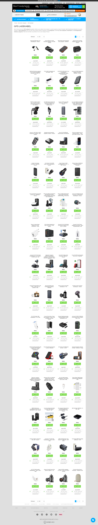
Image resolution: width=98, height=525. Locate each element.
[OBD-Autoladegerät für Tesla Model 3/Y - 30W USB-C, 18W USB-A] (63, 451)
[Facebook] (37, 514)
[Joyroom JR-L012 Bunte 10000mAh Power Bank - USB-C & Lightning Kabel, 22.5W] (77, 237)
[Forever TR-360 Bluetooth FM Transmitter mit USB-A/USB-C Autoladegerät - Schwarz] (77, 206)
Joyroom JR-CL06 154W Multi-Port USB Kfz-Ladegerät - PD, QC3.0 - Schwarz (63, 225)
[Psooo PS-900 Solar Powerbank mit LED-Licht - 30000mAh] (77, 267)
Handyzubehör (29, 10)
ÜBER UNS (77, 3)
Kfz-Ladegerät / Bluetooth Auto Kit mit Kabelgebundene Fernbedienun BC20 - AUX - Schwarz (63, 409)
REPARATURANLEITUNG (70, 3)
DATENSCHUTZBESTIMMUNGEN (39, 511)
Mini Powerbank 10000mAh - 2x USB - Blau (77, 409)
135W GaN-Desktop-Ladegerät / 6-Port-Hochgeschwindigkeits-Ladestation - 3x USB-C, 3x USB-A (35, 73)
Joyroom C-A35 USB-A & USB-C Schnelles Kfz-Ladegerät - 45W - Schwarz (35, 133)
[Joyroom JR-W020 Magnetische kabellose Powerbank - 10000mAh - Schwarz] (77, 84)
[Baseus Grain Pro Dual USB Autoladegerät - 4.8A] (63, 298)
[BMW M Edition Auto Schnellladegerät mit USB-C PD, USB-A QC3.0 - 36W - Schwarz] (35, 420)
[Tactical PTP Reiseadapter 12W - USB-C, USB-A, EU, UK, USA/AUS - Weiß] (35, 298)
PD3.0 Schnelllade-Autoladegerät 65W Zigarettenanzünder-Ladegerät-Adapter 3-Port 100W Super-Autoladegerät (49, 195)
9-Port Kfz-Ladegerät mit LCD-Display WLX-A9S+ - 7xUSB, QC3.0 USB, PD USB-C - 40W (77, 133)
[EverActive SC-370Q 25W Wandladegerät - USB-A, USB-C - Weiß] (49, 451)
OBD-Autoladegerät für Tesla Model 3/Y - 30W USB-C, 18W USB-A (63, 439)
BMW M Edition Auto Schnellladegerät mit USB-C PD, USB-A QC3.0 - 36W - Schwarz (35, 409)
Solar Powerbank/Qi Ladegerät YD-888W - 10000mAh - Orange (77, 347)
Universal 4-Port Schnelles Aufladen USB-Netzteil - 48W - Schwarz (77, 41)
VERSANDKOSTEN (35, 65)
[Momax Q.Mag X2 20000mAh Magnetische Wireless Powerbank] (77, 175)
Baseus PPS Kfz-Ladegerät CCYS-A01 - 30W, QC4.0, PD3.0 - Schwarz (63, 470)
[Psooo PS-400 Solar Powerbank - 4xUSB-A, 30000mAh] (49, 359)
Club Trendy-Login (60, 7)
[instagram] (56, 514)
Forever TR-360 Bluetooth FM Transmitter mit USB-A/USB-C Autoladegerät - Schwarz (77, 194)
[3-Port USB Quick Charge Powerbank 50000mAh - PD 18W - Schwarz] (49, 53)
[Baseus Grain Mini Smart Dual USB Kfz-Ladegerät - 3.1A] (49, 482)
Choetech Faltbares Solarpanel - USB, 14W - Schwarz (35, 439)
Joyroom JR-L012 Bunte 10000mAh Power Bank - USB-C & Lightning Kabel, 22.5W (77, 225)
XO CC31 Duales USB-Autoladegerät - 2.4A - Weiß (35, 317)
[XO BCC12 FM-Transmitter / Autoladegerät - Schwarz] (77, 298)
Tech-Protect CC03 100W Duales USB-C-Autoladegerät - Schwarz (49, 164)
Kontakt (51, 3)
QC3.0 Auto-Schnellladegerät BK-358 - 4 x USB (63, 347)
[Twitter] (42, 514)
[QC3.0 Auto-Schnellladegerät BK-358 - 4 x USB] (63, 359)
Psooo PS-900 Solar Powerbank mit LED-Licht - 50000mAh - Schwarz (35, 194)
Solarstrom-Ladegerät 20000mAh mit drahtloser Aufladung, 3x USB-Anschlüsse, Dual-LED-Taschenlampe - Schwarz (35, 379)
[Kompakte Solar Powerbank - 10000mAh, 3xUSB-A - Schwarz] (49, 145)
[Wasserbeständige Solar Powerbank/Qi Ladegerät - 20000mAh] (49, 298)
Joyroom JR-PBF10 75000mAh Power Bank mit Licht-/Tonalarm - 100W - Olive (77, 317)
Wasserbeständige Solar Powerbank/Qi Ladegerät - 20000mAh (49, 286)
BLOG (73, 508)
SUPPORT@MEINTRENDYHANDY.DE (67, 504)
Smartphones (56, 10)
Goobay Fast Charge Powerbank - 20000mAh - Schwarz (35, 164)
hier (59, 0)
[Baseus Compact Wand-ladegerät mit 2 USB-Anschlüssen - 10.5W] (35, 237)
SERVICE (24, 508)
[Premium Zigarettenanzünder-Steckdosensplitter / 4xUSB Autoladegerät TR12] (63, 329)
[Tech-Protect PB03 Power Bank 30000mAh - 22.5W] (77, 451)
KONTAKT (81, 508)
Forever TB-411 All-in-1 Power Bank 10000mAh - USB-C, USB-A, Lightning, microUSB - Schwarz (49, 318)
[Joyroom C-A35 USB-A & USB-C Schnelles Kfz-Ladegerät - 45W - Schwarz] (35, 145)
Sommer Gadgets (81, 10)
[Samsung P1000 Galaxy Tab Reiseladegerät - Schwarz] (35, 51)
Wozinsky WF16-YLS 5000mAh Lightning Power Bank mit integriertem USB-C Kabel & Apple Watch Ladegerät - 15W (49, 379)
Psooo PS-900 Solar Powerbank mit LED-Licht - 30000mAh (77, 255)
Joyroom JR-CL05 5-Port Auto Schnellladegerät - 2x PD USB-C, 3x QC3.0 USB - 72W (35, 256)
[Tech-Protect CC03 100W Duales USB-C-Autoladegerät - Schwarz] (49, 175)
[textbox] (27, 14)
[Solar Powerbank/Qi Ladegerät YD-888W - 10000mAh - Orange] (77, 359)
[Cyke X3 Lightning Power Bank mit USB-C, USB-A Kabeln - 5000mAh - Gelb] (49, 420)
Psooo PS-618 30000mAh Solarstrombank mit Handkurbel (63, 133)
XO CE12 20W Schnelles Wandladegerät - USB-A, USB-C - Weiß (35, 470)
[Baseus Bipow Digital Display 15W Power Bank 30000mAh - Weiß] (77, 390)
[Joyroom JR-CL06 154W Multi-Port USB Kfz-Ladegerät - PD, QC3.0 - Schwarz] (63, 237)
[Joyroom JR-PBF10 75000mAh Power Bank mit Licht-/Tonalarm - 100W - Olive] (77, 329)
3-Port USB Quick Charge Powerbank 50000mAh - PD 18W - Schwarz (49, 41)
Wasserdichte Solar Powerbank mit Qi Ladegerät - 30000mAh (63, 41)
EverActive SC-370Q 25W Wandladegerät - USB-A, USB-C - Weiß (49, 439)
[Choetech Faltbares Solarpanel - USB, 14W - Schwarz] (35, 451)
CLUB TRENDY (83, 3)
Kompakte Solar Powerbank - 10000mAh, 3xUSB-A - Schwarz (49, 133)
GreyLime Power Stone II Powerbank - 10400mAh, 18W (77, 470)
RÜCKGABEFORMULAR (58, 3)
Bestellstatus (59, 6)
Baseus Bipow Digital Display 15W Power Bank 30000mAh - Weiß (77, 378)
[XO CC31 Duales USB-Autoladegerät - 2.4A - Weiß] (35, 329)
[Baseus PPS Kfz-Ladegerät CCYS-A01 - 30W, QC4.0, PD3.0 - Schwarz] (63, 482)
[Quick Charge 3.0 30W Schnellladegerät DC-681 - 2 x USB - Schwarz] (63, 175)
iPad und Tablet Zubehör (39, 10)
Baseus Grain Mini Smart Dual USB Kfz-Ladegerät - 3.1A (49, 470)
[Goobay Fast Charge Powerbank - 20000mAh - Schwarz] (35, 175)
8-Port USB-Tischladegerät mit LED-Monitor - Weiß (49, 72)
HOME (16, 508)
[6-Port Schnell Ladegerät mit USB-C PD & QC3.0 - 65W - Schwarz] (49, 237)
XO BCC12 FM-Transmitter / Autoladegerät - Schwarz (77, 286)
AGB (64, 3)
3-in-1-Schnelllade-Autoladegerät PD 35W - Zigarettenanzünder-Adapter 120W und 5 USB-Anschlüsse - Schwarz (77, 103)
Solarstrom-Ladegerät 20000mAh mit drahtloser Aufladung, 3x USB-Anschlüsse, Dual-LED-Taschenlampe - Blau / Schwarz (49, 257)
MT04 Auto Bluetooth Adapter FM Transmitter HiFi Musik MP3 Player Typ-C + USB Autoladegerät (35, 348)
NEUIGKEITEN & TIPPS (54, 511)
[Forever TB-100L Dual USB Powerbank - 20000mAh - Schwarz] (63, 114)
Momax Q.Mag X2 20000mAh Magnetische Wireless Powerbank (77, 164)
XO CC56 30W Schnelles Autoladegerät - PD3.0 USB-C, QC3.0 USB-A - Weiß (63, 378)
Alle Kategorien (20, 10)
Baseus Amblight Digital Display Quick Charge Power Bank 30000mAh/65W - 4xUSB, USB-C (63, 195)
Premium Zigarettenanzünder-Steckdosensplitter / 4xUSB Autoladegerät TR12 (63, 317)
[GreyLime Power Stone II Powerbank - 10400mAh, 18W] (77, 482)
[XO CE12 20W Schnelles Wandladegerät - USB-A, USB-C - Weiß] (35, 482)
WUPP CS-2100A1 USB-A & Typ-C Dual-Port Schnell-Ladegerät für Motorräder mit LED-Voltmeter (35, 103)
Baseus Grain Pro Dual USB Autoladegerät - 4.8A (63, 286)
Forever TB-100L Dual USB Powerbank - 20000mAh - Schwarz (63, 103)
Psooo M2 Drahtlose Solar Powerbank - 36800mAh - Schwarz (63, 256)
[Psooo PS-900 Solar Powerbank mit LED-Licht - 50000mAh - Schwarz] (35, 206)
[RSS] (47, 514)
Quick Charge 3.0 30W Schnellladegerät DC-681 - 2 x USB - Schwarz (63, 164)
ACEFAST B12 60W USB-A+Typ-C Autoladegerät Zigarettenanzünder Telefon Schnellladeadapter (63, 73)
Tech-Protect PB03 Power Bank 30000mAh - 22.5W (77, 439)
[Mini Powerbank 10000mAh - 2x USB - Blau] (77, 420)
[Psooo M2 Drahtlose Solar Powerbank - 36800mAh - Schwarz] (63, 267)
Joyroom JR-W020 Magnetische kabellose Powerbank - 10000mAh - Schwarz (77, 72)
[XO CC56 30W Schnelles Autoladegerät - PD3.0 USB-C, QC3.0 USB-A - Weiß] (63, 390)
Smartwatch (71, 10)
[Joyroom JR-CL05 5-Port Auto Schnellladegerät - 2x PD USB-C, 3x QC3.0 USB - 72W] (35, 267)
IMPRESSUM (65, 508)
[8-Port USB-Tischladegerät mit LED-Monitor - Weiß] (49, 84)
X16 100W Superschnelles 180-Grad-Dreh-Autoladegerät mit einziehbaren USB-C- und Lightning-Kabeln (49, 103)
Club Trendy (55, 508)
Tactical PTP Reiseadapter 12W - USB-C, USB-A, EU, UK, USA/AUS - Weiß (35, 286)
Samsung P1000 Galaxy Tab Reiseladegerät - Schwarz (35, 41)
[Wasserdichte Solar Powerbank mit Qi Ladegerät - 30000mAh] (63, 53)
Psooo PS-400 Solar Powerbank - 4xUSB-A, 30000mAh (49, 347)
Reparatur (49, 10)
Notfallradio (64, 10)
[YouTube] (51, 514)
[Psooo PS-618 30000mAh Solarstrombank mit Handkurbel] (63, 145)
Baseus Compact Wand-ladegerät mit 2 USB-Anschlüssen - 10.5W (35, 225)
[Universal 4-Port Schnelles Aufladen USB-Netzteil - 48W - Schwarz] (77, 53)
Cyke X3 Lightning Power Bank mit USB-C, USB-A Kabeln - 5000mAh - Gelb (49, 409)
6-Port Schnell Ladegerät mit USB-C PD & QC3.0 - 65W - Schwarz (49, 225)
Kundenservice (45, 3)
